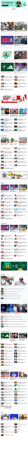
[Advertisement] (14, 16)
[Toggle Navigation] (2, 9)
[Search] (3, 9)
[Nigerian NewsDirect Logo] (14, 9)
